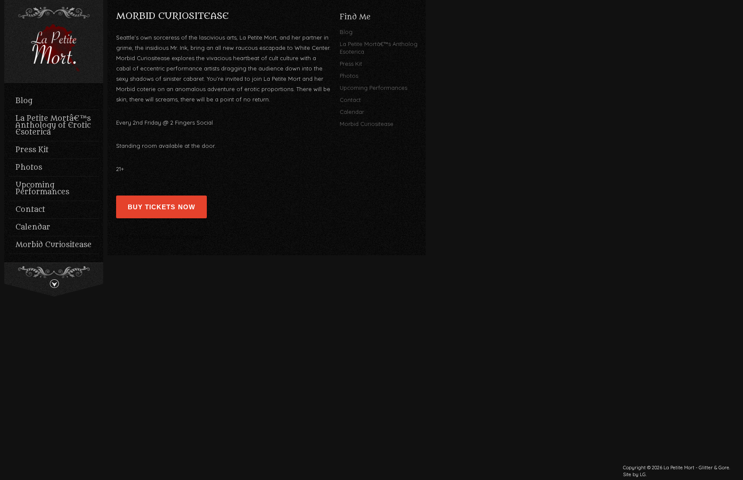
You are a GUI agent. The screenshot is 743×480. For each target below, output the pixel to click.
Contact (30, 209)
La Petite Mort (678, 468)
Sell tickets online (141, 237)
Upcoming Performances (42, 188)
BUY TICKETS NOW (161, 207)
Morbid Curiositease (53, 245)
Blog (24, 101)
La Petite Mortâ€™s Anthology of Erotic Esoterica (53, 125)
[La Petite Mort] (53, 49)
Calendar (32, 227)
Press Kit (32, 150)
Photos (28, 167)
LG (643, 474)
